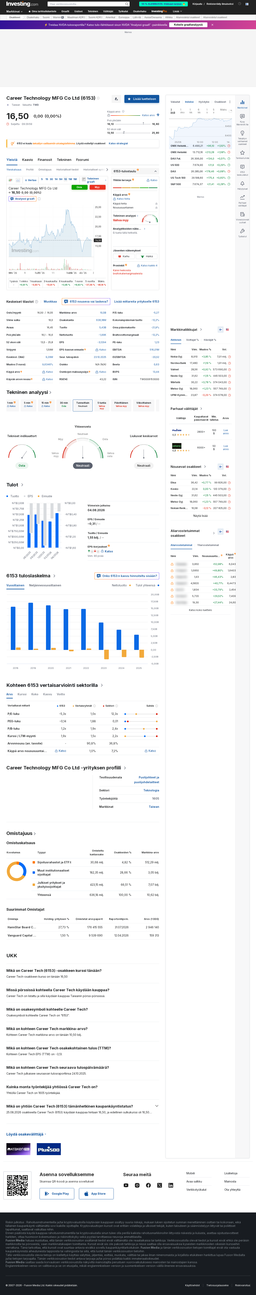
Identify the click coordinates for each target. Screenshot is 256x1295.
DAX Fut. (176, 158)
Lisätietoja (230, 1173)
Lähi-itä (137, 17)
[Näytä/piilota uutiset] (84, 179)
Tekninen (64, 160)
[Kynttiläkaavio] (10, 180)
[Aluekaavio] (18, 180)
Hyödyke (204, 101)
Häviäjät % (210, 339)
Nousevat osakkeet (186, 467)
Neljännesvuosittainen (45, 585)
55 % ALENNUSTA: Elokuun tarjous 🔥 (163, 4)
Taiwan (154, 806)
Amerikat (110, 17)
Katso (62, 750)
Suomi (46, 17)
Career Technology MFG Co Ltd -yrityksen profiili (63, 768)
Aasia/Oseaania (153, 17)
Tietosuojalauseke (217, 1285)
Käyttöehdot (192, 1285)
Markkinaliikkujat (184, 330)
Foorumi (82, 160)
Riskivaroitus (242, 1285)
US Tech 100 (178, 177)
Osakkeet (14, 17)
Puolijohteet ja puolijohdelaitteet (146, 780)
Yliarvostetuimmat (208, 545)
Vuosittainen (15, 585)
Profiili (30, 169)
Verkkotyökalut (196, 1189)
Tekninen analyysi (27, 392)
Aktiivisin (176, 339)
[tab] (11, 405)
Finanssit (45, 160)
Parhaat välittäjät (184, 409)
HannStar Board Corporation (28, 927)
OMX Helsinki (179, 152)
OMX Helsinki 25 (180, 145)
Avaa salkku (194, 1181)
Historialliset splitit (94, 169)
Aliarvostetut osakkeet (188, 17)
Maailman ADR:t (76, 17)
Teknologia (151, 790)
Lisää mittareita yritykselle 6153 (136, 301)
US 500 (175, 164)
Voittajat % (192, 339)
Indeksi (189, 101)
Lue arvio (226, 432)
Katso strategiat (118, 143)
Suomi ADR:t (95, 17)
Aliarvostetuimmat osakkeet (185, 533)
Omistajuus (45, 169)
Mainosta (230, 1181)
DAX (173, 171)
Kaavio (27, 160)
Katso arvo (148, 115)
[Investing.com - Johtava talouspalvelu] (22, 4)
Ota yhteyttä (232, 1189)
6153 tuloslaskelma (28, 576)
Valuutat (175, 101)
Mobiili (190, 1173)
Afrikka (169, 17)
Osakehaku (139, 11)
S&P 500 (176, 184)
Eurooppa (124, 17)
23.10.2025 (100, 357)
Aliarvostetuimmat (181, 545)
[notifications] (239, 4)
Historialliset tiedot (67, 169)
